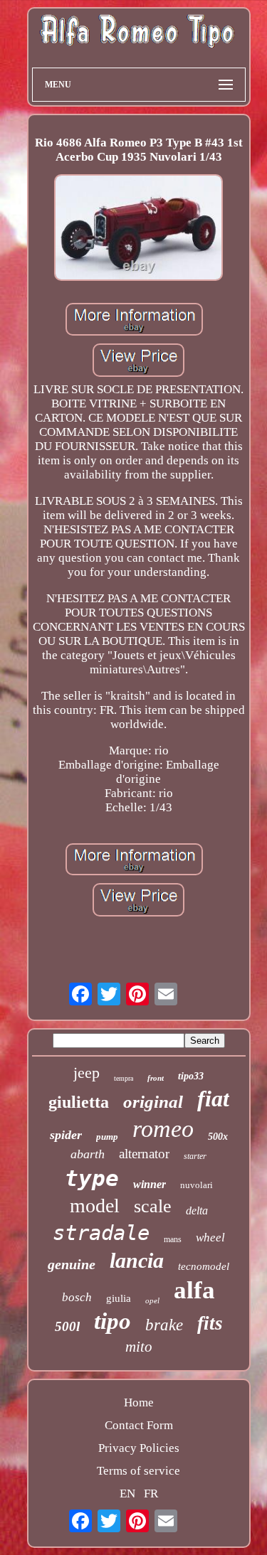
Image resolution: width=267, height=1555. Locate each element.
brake (164, 1325)
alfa (194, 1290)
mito (138, 1346)
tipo (112, 1321)
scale (153, 1206)
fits (210, 1323)
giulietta (78, 1102)
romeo (163, 1129)
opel (152, 1300)
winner (149, 1184)
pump (107, 1136)
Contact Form (139, 1425)
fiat (213, 1098)
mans (173, 1239)
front (155, 1078)
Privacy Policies (138, 1448)
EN (127, 1493)
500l (67, 1326)
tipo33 (191, 1076)
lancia (137, 1260)
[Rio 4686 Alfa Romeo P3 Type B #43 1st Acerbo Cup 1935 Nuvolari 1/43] (138, 229)
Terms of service (138, 1470)
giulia (118, 1298)
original (153, 1101)
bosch (77, 1297)
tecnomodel (203, 1266)
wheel (210, 1237)
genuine (71, 1264)
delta (197, 1210)
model (95, 1206)
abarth (87, 1154)
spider (66, 1135)
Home (139, 1402)
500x (218, 1136)
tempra (123, 1078)
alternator (144, 1153)
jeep (86, 1072)
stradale (101, 1233)
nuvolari (196, 1185)
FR (151, 1493)
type (92, 1178)
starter (195, 1156)
